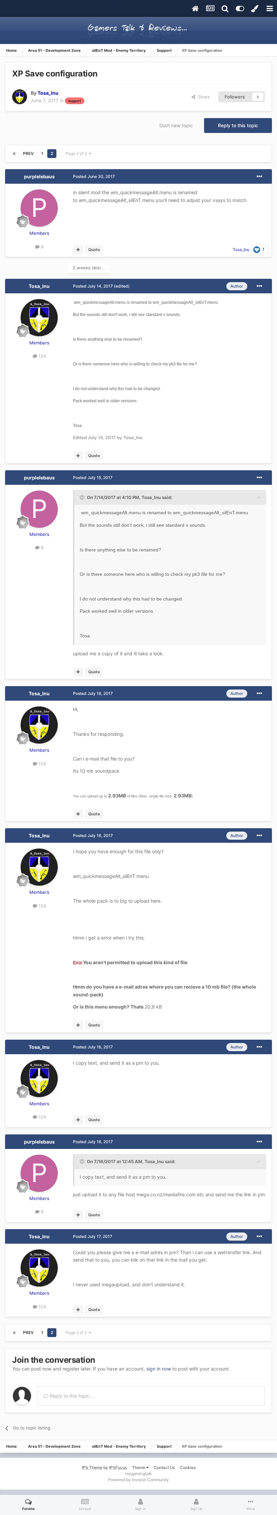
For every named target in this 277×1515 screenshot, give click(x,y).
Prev (28, 153)
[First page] (14, 153)
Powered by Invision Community (138, 1479)
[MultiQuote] (78, 249)
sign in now (158, 1369)
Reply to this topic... (71, 1396)
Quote (94, 249)
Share (202, 96)
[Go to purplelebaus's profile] (39, 208)
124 (41, 356)
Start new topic (176, 125)
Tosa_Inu (39, 286)
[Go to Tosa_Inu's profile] (19, 96)
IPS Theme (92, 1467)
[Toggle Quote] (83, 497)
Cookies (188, 1467)
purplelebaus (39, 176)
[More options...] (259, 177)
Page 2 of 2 (77, 153)
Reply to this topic (238, 125)
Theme (139, 1467)
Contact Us (164, 1467)
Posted (94, 176)
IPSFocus (118, 1467)
